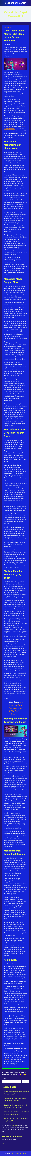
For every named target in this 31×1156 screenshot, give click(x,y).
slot (3, 1143)
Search (4, 1078)
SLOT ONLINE (7, 27)
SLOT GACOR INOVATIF (18, 1153)
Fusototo (14, 1125)
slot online (7, 1059)
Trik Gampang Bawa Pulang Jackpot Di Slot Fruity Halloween (16, 708)
